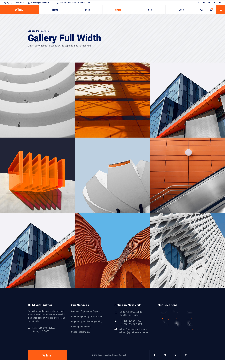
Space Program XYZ (80, 331)
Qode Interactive (104, 355)
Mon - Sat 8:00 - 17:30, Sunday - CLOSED (75, 2)
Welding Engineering (80, 326)
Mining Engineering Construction (86, 316)
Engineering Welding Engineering (86, 321)
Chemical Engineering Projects (86, 311)
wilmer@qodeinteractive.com (42, 2)
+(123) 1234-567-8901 (15, 2)
